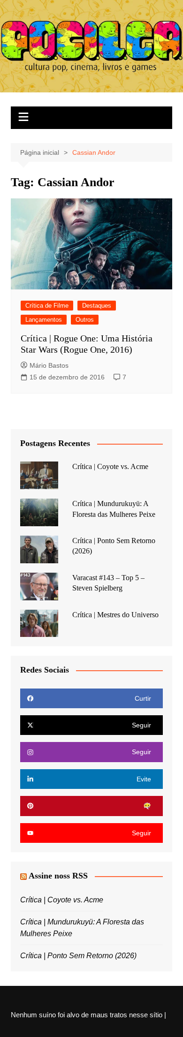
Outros (85, 319)
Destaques (96, 305)
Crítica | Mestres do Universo (115, 615)
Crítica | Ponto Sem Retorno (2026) (78, 956)
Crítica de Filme (47, 305)
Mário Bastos (49, 365)
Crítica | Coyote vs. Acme (110, 466)
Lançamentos (43, 319)
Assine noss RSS (58, 875)
